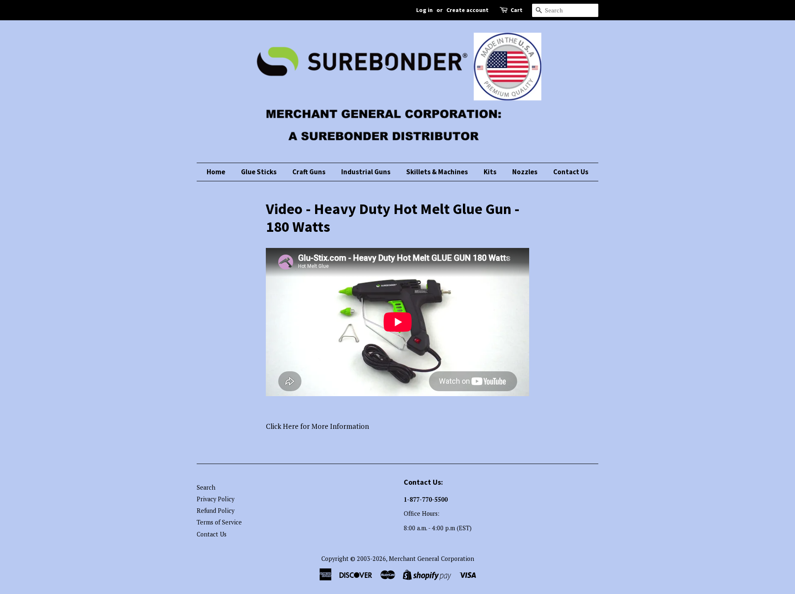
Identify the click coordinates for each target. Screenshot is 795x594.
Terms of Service (219, 522)
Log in (424, 10)
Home (216, 171)
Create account (467, 10)
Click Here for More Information (317, 426)
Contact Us (570, 171)
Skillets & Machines (437, 171)
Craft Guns (308, 171)
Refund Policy (215, 511)
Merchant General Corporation (431, 559)
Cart (517, 10)
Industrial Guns (365, 171)
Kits (490, 171)
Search (206, 487)
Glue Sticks (259, 171)
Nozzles (524, 171)
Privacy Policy (215, 499)
